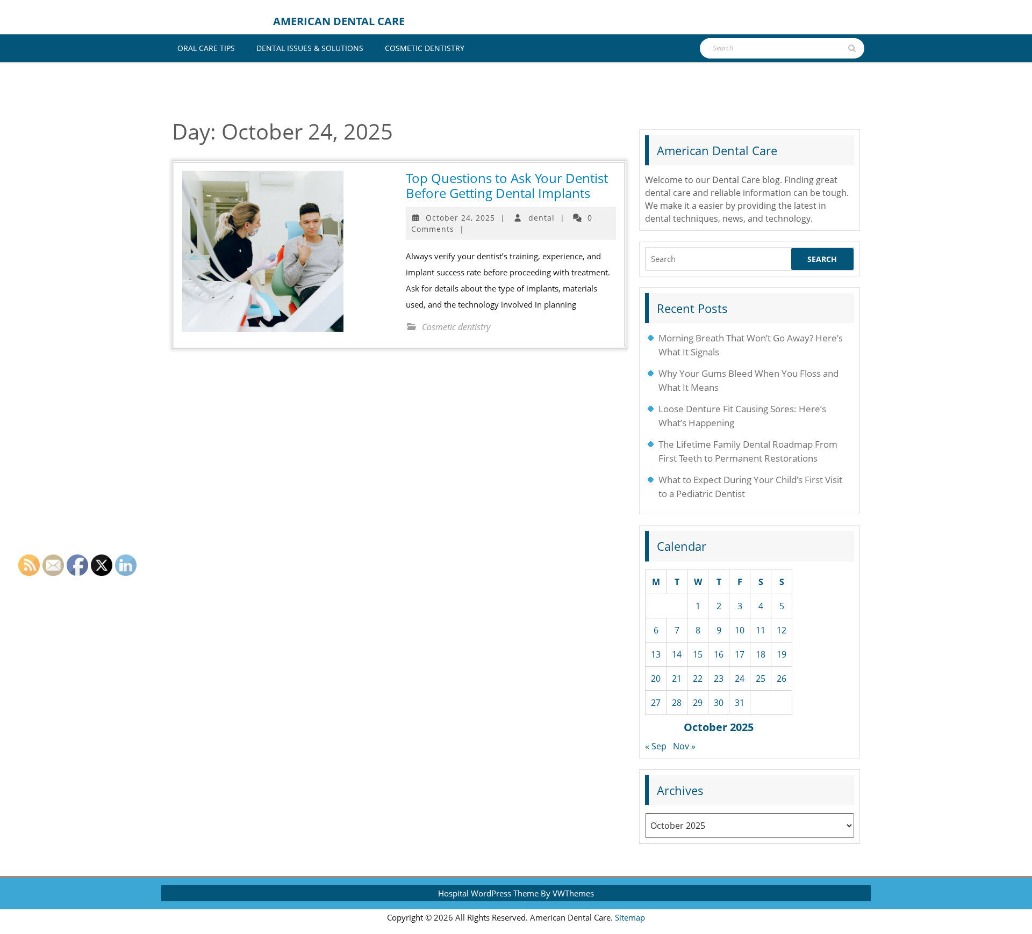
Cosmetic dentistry (424, 48)
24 (739, 678)
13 (656, 654)
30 (718, 703)
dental (541, 218)
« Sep (655, 746)
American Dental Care (339, 21)
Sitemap (630, 917)
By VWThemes (567, 893)
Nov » (684, 746)
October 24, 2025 (460, 218)
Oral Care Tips (206, 48)
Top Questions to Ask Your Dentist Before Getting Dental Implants (507, 185)
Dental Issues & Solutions (309, 48)
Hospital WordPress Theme (488, 893)
